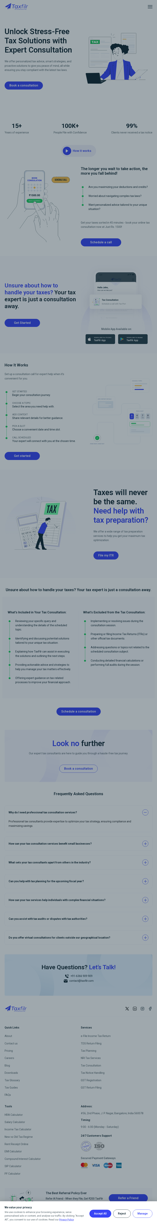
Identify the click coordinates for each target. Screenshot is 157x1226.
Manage (142, 1213)
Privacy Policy (66, 1219)
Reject (122, 1213)
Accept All (100, 1213)
